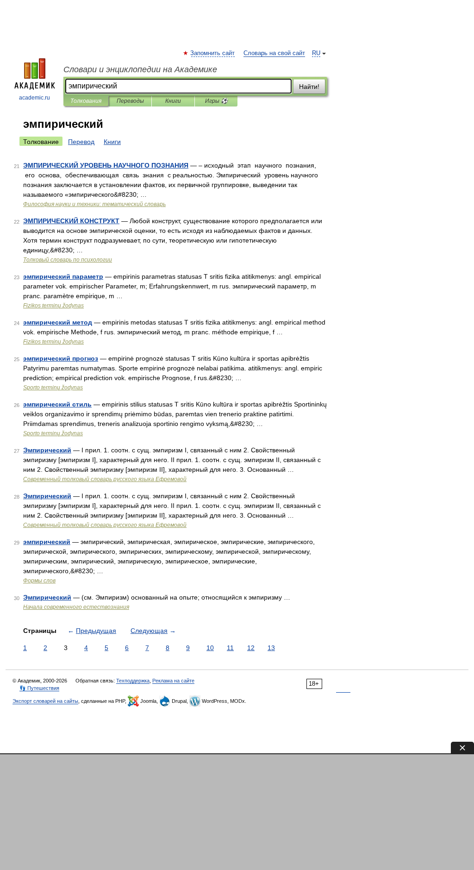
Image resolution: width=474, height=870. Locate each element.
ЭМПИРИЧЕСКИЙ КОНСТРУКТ (71, 221)
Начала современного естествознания (76, 607)
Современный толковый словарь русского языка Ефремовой (105, 479)
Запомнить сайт (213, 53)
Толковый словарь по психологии (67, 260)
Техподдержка (133, 680)
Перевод (81, 141)
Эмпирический (47, 450)
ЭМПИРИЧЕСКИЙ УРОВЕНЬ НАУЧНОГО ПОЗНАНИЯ (105, 165)
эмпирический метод (57, 322)
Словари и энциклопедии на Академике (140, 69)
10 (210, 647)
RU (316, 53)
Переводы (130, 101)
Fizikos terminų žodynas (53, 305)
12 (251, 647)
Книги (173, 101)
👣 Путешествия (39, 688)
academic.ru (34, 97)
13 (271, 647)
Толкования (85, 101)
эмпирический (46, 541)
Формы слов (39, 580)
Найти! (309, 86)
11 (230, 647)
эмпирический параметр (63, 276)
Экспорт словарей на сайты (45, 701)
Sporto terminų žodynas (53, 387)
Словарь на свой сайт (274, 53)
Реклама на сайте (173, 680)
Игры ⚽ (216, 101)
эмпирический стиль (57, 404)
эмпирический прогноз (60, 358)
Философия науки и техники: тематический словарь (94, 204)
